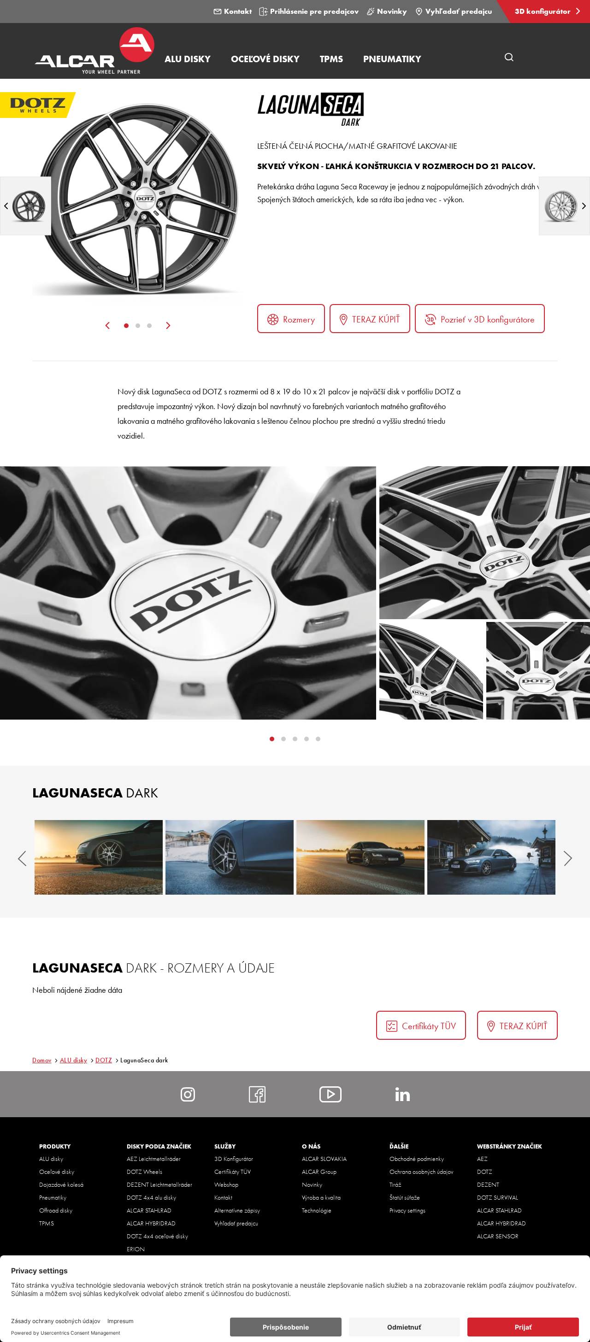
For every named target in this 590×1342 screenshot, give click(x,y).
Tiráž (395, 1184)
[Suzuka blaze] (564, 205)
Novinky (392, 11)
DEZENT (488, 1184)
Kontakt (238, 11)
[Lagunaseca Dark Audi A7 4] (98, 857)
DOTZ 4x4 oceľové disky (157, 1236)
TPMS (46, 1223)
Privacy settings (407, 1210)
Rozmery (299, 319)
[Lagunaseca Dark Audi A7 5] (360, 857)
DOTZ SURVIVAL (497, 1197)
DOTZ (103, 1060)
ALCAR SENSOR (498, 1236)
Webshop (226, 1184)
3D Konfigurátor (233, 1158)
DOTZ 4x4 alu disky (151, 1197)
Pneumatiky (52, 1197)
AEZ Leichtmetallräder (154, 1158)
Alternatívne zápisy (237, 1210)
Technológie (316, 1210)
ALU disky (74, 1060)
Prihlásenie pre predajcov (314, 11)
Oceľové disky (56, 1171)
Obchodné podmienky (416, 1158)
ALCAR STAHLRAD (149, 1210)
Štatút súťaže (404, 1197)
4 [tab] (318, 739)
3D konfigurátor (543, 11)
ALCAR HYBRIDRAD (151, 1223)
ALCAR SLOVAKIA (324, 1158)
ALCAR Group (319, 1171)
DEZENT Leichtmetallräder (159, 1184)
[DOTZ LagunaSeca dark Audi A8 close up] (229, 857)
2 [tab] (138, 325)
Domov (42, 1060)
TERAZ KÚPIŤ (376, 319)
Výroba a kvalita (321, 1197)
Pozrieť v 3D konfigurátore (488, 319)
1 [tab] (126, 325)
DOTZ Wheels (144, 1171)
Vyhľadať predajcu (458, 11)
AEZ (482, 1158)
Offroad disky (55, 1210)
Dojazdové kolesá (61, 1184)
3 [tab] (149, 325)
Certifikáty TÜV (429, 1026)
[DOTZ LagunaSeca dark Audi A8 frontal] (491, 857)
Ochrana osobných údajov (421, 1171)
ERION (136, 1249)
